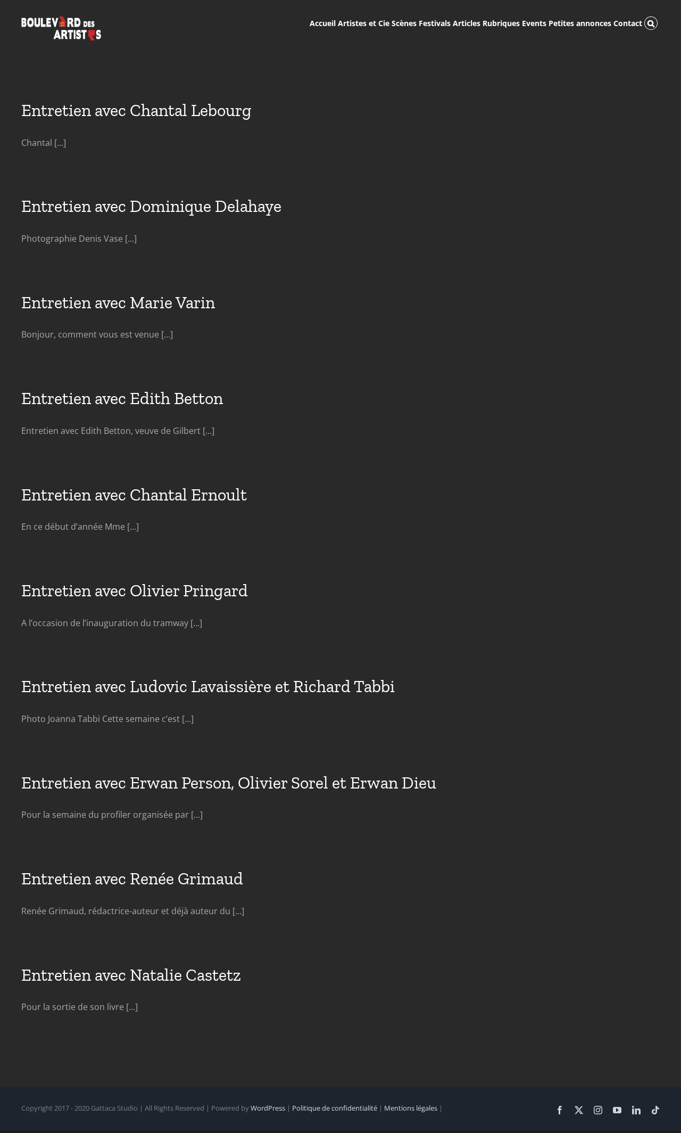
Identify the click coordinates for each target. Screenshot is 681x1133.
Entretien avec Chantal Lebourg (136, 110)
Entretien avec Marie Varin (118, 302)
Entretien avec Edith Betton (122, 398)
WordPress (268, 1108)
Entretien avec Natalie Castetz (131, 975)
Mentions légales (410, 1108)
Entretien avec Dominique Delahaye (151, 206)
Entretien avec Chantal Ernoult (134, 495)
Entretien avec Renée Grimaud (132, 878)
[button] (651, 22)
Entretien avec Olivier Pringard (134, 590)
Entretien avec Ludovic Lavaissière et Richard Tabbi (208, 686)
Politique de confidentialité (334, 1108)
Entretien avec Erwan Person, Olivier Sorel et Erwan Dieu (228, 783)
